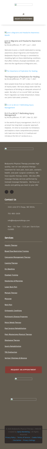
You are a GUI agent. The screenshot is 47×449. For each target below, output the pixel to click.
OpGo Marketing (23, 432)
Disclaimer (17, 440)
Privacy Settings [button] (29, 440)
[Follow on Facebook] (6, 192)
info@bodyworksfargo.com (19, 221)
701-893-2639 (14, 214)
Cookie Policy (37, 437)
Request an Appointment (23, 19)
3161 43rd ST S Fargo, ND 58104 (21, 207)
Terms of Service (23, 437)
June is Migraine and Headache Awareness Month (23, 42)
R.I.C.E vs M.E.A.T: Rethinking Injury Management (19, 114)
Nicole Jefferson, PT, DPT (16, 45)
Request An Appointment (23, 370)
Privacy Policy (10, 437)
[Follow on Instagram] (12, 192)
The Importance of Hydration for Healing (22, 76)
